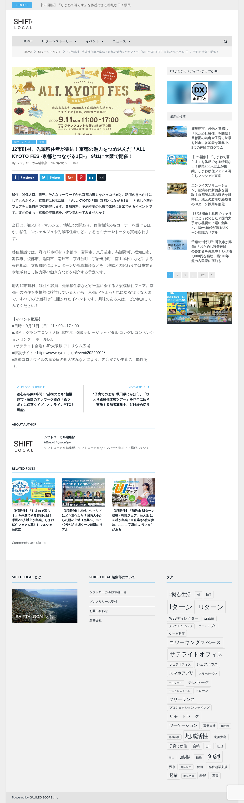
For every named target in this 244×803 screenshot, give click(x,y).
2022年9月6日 (60, 163)
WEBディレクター (183, 618)
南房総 (225, 726)
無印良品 (186, 767)
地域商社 (174, 737)
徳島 (199, 757)
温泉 (172, 767)
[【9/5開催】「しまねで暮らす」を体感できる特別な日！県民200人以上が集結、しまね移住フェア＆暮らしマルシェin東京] (33, 492)
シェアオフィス (180, 664)
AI (198, 594)
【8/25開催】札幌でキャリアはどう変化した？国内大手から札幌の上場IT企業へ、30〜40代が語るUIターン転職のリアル (82, 520)
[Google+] (71, 177)
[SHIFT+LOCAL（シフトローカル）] (23, 23)
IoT (208, 594)
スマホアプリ (181, 673)
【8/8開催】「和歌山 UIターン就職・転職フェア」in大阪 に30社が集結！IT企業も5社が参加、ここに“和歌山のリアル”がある (133, 520)
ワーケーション (183, 725)
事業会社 (209, 725)
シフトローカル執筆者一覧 (108, 592)
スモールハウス (208, 673)
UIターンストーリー (57, 41)
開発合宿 (188, 776)
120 (202, 275)
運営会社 (95, 620)
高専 (215, 775)
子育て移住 (178, 745)
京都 (41, 142)
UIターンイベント (23, 142)
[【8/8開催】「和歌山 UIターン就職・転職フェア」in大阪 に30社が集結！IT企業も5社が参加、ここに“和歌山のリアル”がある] (133, 492)
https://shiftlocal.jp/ (57, 442)
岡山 (171, 757)
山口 (208, 746)
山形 (220, 746)
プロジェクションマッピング (189, 707)
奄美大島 (220, 737)
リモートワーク (184, 716)
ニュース (119, 41)
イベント (92, 41)
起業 (173, 775)
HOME (28, 41)
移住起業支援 (218, 767)
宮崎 (196, 745)
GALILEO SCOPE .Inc (44, 797)
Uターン (211, 606)
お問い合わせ (98, 611)
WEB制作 (209, 618)
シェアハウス (207, 664)
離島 (203, 775)
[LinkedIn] (91, 177)
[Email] (101, 177)
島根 (185, 756)
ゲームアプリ (207, 626)
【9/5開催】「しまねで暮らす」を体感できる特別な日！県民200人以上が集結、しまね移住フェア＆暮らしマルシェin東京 (88, 5)
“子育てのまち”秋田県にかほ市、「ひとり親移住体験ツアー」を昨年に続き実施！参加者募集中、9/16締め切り (121, 399)
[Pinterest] (81, 177)
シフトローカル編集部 (31, 163)
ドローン (202, 690)
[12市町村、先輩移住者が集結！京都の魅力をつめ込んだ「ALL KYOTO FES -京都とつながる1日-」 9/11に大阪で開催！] (83, 101)
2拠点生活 (180, 594)
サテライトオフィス (196, 654)
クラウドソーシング (181, 626)
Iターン (181, 607)
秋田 (200, 767)
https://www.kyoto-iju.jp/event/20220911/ (71, 353)
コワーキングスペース (195, 642)
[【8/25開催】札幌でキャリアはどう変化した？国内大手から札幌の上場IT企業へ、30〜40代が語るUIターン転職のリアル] (83, 492)
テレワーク (198, 682)
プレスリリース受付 (103, 601)
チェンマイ (175, 683)
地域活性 (196, 736)
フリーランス (182, 699)
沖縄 (214, 756)
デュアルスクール (179, 691)
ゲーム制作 (177, 633)
